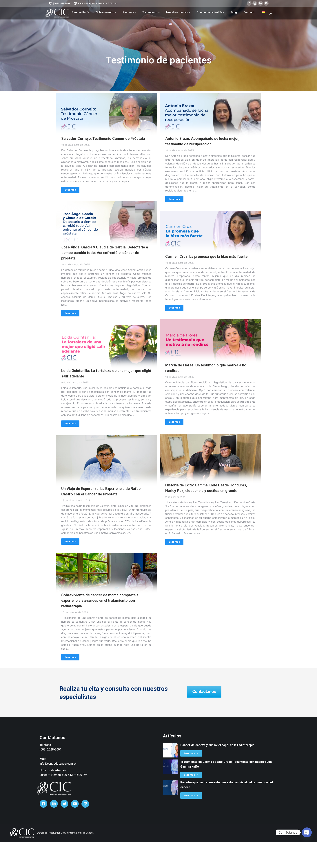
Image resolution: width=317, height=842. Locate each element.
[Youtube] (75, 804)
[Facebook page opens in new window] (249, 3)
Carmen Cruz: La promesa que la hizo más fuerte (206, 256)
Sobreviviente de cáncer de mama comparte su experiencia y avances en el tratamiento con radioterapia (101, 600)
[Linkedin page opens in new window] (260, 3)
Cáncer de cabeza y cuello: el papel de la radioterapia (217, 745)
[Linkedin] (85, 804)
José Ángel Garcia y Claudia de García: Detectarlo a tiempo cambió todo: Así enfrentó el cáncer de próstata (104, 252)
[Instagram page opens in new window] (254, 3)
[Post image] (106, 117)
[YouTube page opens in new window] (266, 3)
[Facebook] (43, 804)
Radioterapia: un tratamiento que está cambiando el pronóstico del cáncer (226, 785)
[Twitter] (64, 804)
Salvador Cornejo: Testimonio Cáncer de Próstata (103, 138)
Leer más (70, 189)
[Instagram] (54, 804)
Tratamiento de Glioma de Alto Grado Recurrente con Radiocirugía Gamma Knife (226, 764)
